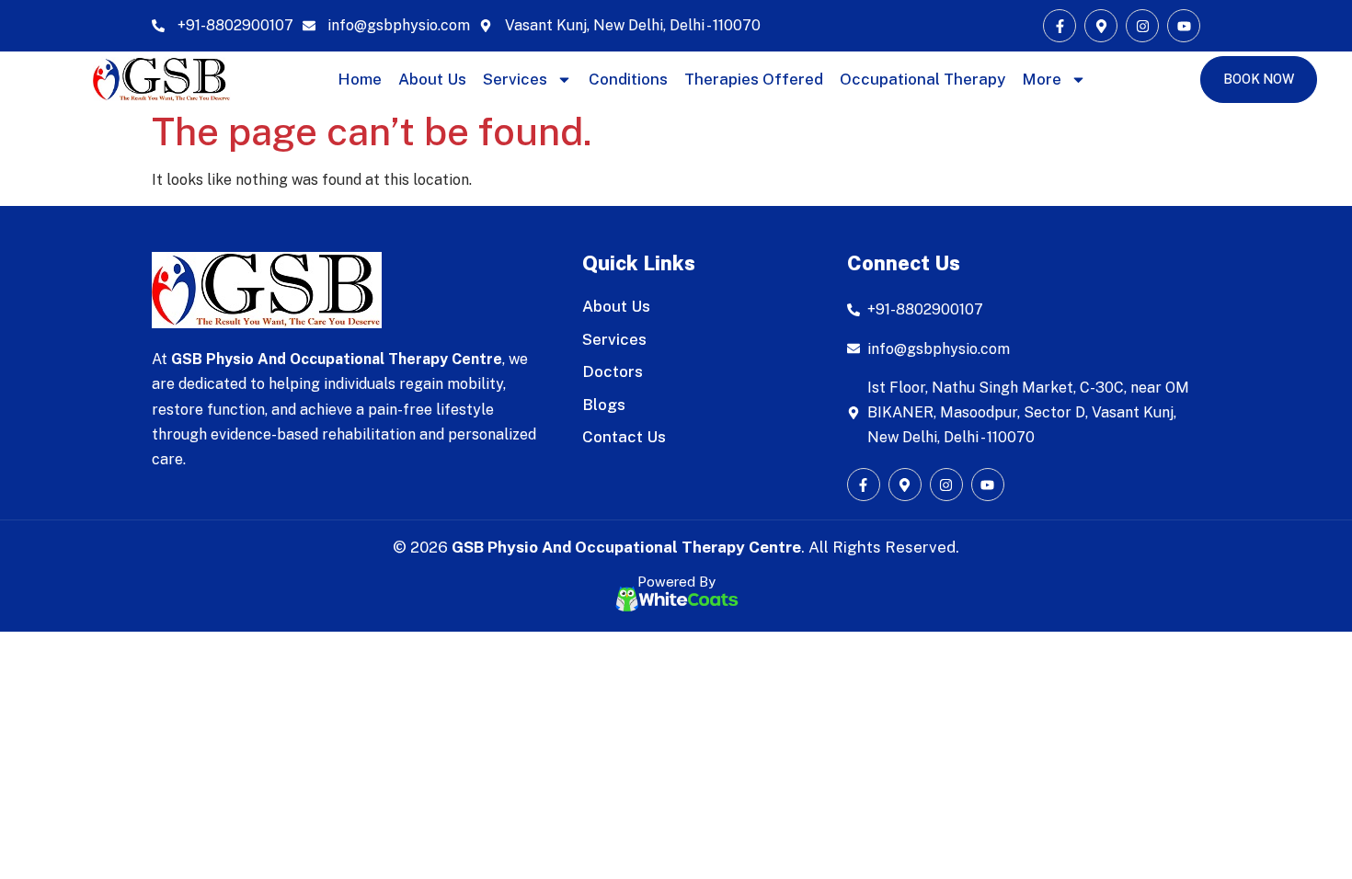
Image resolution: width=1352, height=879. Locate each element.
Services (515, 79)
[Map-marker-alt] (1100, 25)
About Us (432, 79)
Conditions (628, 79)
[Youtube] (1183, 25)
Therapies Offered (753, 79)
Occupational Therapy (922, 79)
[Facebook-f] (1059, 25)
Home (360, 79)
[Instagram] (1142, 25)
